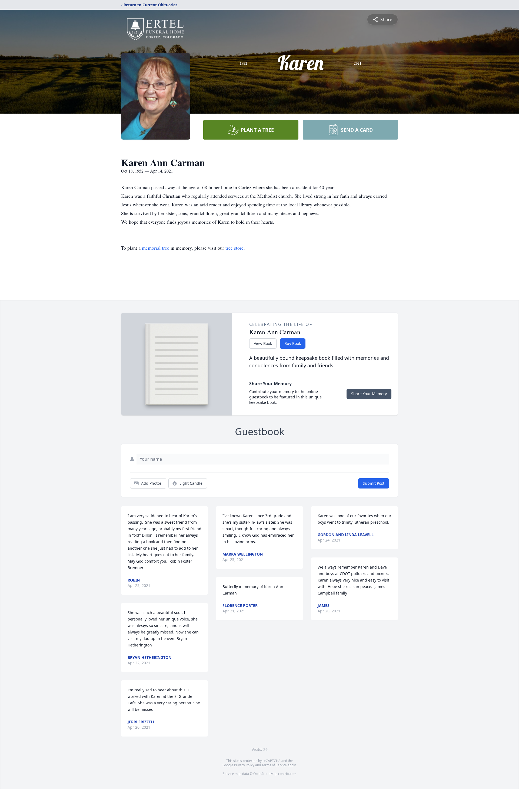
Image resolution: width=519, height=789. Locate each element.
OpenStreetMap (265, 773)
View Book (263, 343)
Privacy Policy (244, 765)
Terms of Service (274, 765)
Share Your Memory (369, 393)
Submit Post (373, 483)
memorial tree (155, 248)
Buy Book (292, 343)
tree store (234, 248)
